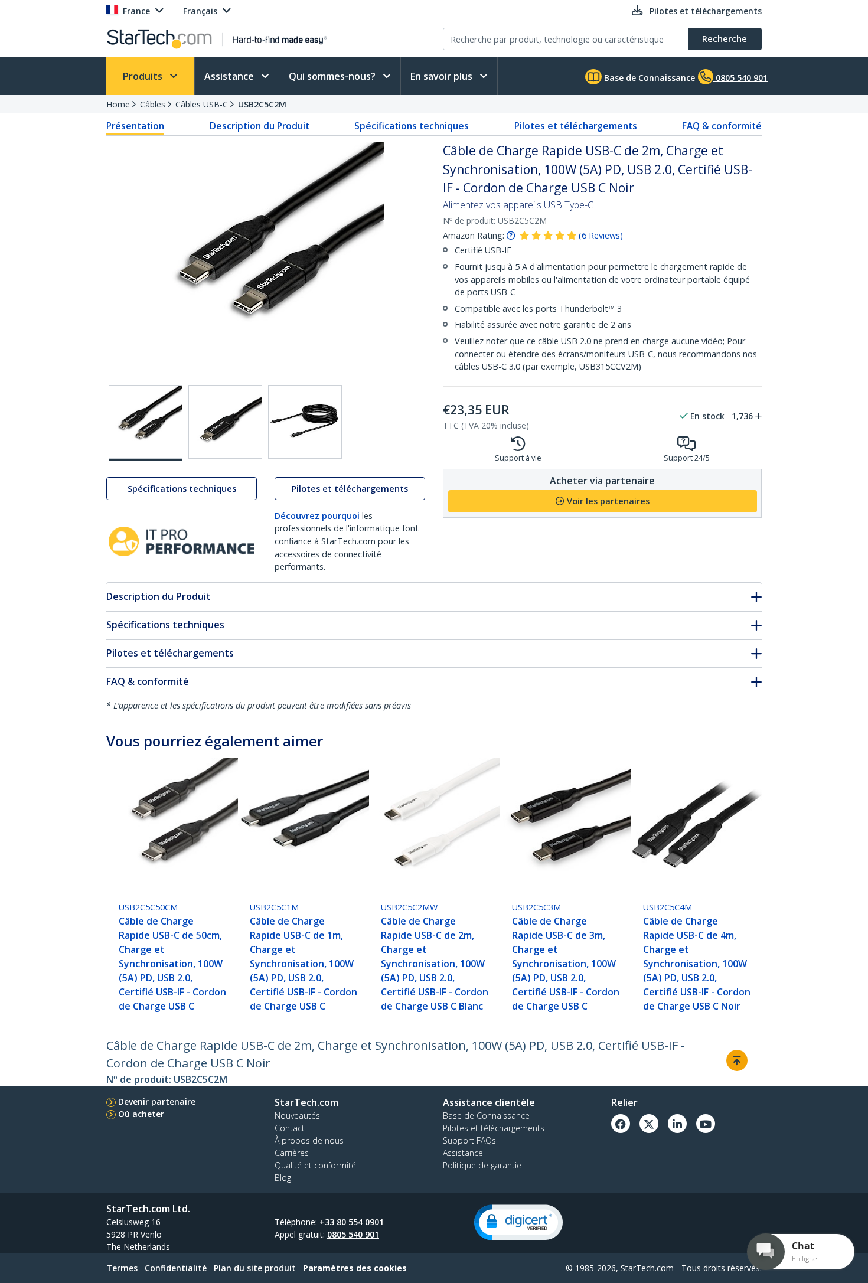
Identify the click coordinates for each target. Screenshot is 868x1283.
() (601, 235)
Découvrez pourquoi (317, 515)
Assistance (230, 76)
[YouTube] (705, 1123)
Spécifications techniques (411, 125)
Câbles (152, 104)
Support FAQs (469, 1140)
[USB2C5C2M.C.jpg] (305, 422)
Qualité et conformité (315, 1165)
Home (118, 104)
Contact (290, 1128)
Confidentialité (176, 1268)
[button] (518, 1222)
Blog (283, 1177)
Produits (144, 76)
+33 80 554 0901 (351, 1221)
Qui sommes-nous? (333, 76)
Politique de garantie (482, 1165)
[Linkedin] (677, 1123)
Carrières (292, 1152)
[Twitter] (648, 1123)
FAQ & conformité (722, 125)
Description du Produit (259, 125)
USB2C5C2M (262, 104)
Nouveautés (297, 1115)
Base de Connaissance (648, 77)
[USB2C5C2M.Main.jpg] (145, 423)
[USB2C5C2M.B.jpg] (225, 422)
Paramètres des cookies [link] (355, 1268)
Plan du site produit (255, 1268)
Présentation (135, 125)
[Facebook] (620, 1123)
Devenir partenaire (156, 1101)
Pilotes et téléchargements (575, 125)
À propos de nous (309, 1140)
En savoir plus (442, 76)
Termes (122, 1268)
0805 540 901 (353, 1234)
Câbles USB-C (201, 104)
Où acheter (141, 1113)
